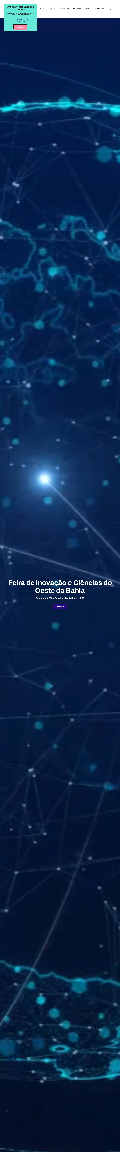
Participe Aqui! (60, 606)
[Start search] (110, 9)
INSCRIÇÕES (20, 22)
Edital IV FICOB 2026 (20, 19)
